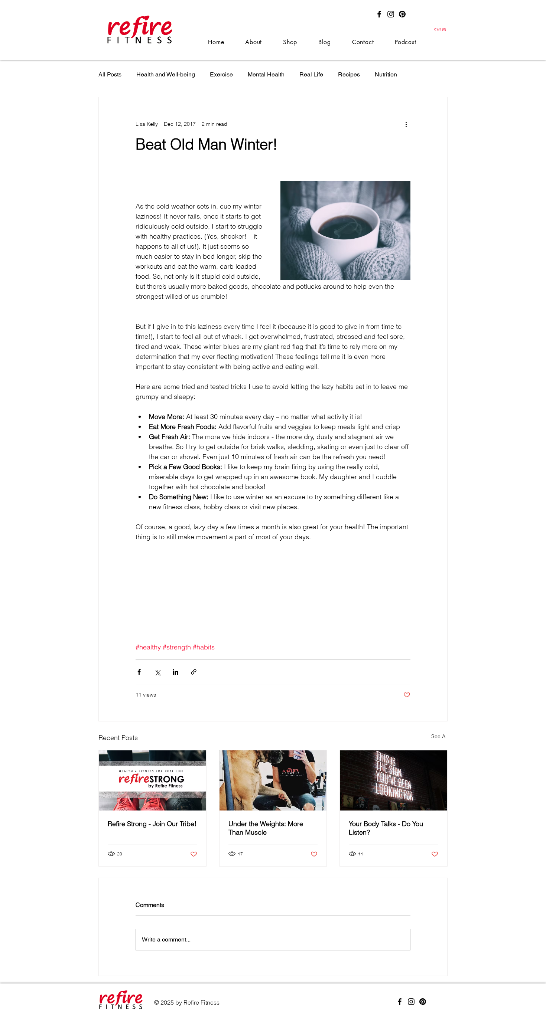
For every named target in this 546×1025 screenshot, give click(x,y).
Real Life (311, 74)
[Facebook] (379, 14)
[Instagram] (390, 14)
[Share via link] (193, 671)
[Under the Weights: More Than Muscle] (273, 780)
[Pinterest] (402, 14)
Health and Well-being (165, 74)
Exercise (221, 74)
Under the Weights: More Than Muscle (265, 827)
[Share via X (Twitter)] (157, 671)
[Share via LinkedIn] (175, 671)
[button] (440, 29)
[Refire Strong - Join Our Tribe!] (152, 780)
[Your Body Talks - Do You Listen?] (393, 780)
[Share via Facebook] (139, 671)
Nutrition (386, 74)
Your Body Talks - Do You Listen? (386, 827)
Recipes (349, 74)
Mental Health (266, 74)
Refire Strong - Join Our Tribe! (152, 823)
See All (439, 736)
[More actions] (406, 123)
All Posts (109, 74)
